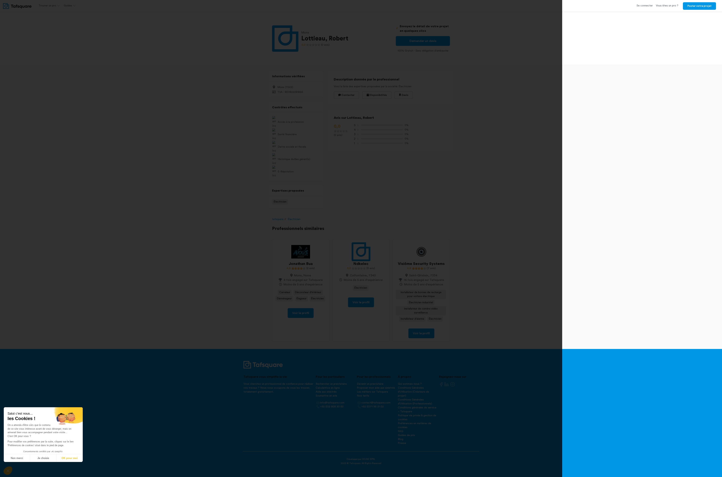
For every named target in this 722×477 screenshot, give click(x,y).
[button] (7, 470)
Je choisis (43, 458)
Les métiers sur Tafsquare (372, 392)
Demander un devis (423, 40)
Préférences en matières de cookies (414, 425)
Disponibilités (378, 95)
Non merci (17, 458)
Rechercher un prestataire (331, 384)
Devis (404, 95)
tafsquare (278, 219)
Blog (400, 439)
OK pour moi (69, 458)
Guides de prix (406, 435)
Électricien (280, 201)
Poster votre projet (699, 6)
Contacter (348, 95)
